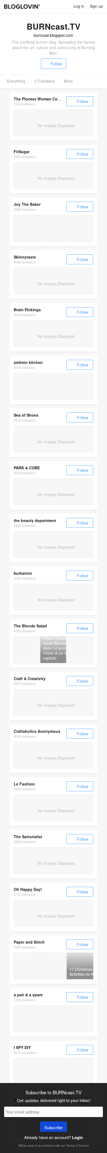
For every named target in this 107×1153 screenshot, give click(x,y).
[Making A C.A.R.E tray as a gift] (27, 1018)
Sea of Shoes (26, 415)
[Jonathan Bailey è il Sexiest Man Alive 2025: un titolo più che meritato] (80, 649)
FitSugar (22, 151)
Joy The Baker (27, 204)
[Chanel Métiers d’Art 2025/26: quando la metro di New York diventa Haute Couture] (27, 649)
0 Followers (45, 81)
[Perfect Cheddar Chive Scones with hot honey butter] (80, 228)
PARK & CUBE (27, 467)
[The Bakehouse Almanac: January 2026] (27, 228)
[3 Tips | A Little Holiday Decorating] (53, 1071)
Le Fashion (24, 784)
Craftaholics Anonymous (37, 731)
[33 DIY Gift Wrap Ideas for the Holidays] (27, 966)
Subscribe (53, 1127)
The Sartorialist (28, 836)
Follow (56, 63)
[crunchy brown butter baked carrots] (80, 386)
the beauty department (35, 520)
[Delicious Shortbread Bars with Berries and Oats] (53, 966)
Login (77, 1137)
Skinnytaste (25, 257)
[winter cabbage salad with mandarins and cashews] (27, 386)
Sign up (96, 6)
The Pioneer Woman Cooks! (40, 99)
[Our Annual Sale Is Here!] (80, 1018)
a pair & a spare (28, 994)
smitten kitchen (28, 362)
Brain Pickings (27, 309)
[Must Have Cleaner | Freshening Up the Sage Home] (27, 1071)
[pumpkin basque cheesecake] (53, 386)
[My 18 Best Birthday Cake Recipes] (53, 228)
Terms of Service (77, 1145)
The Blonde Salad (30, 626)
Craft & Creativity (30, 678)
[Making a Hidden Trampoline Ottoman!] (53, 1018)
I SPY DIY (22, 1047)
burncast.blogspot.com (53, 35)
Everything (16, 81)
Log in (79, 6)
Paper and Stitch (29, 942)
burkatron (23, 573)
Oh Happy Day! (28, 889)
